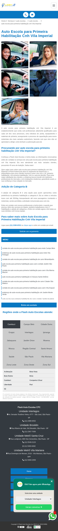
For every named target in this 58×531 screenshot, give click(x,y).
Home (29, 471)
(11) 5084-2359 (30, 460)
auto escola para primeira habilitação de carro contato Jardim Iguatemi (28, 299)
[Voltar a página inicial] (8, 5)
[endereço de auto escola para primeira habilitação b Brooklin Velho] (14, 54)
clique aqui (28, 225)
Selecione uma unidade (34, 493)
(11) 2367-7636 (30, 432)
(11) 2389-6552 (15, 225)
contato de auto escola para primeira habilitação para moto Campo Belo (28, 248)
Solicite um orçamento (29, 231)
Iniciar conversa (33, 507)
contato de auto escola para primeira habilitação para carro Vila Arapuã (28, 288)
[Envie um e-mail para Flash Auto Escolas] (32, 14)
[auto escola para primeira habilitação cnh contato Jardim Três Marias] (14, 83)
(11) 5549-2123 (30, 442)
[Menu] (54, 5)
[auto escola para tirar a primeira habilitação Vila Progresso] (43, 83)
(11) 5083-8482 (30, 446)
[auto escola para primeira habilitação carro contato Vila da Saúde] (14, 111)
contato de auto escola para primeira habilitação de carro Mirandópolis (28, 259)
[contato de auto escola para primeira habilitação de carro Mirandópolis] (43, 54)
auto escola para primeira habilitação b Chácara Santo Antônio (25, 277)
